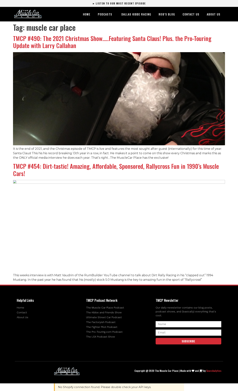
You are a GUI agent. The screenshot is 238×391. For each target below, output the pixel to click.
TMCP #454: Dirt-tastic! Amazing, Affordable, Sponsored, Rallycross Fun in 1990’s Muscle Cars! (116, 170)
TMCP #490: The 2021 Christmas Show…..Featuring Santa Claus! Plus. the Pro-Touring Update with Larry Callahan (112, 42)
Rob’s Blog (167, 14)
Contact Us (191, 14)
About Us (213, 14)
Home (86, 14)
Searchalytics (213, 371)
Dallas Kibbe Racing (136, 14)
